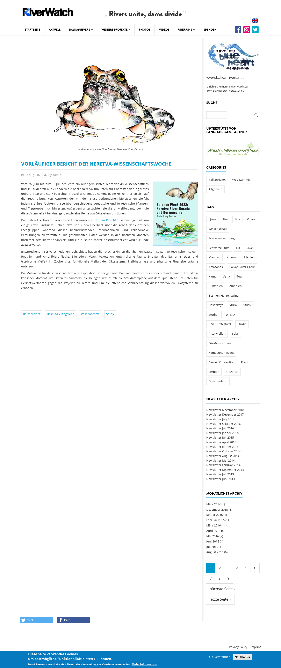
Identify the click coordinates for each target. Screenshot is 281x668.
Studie (242, 324)
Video (251, 219)
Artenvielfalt (217, 333)
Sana (226, 276)
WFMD (230, 315)
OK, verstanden (219, 657)
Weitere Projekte (114, 30)
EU (238, 248)
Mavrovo (214, 257)
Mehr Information (144, 664)
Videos (164, 30)
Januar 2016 (214, 515)
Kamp (213, 276)
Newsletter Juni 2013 (220, 479)
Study (110, 314)
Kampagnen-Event (221, 353)
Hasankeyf (216, 305)
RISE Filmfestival (220, 324)
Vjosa (212, 219)
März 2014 (213, 504)
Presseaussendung (222, 238)
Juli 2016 (212, 547)
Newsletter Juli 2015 (220, 437)
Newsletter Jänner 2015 (222, 447)
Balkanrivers (80, 30)
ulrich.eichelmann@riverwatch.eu (227, 86)
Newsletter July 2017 (220, 419)
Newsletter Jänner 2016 (222, 433)
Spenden (210, 30)
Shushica (232, 372)
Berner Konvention (222, 362)
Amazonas (216, 267)
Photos (144, 30)
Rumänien (216, 286)
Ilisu (225, 219)
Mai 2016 (212, 536)
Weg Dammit (241, 180)
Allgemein (215, 189)
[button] (36, 620)
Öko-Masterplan (220, 343)
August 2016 (214, 552)
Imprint (256, 647)
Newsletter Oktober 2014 (223, 451)
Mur (237, 219)
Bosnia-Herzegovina (60, 314)
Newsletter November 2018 (225, 410)
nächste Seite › (222, 588)
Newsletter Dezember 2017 (225, 414)
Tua (239, 276)
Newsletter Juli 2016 (220, 428)
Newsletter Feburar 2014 (223, 465)
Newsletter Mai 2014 (220, 460)
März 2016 (213, 525)
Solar (235, 333)
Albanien (235, 286)
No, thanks (242, 657)
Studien (214, 315)
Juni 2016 (212, 541)
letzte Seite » (220, 599)
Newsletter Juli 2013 (220, 474)
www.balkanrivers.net (225, 77)
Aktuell (54, 30)
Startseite (32, 30)
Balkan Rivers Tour (242, 267)
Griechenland (218, 381)
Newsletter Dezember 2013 (225, 470)
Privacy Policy (238, 647)
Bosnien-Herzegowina (224, 295)
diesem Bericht (105, 220)
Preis (244, 362)
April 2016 (213, 531)
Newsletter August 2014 (222, 456)
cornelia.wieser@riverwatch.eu (225, 90)
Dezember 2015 (217, 509)
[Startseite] (48, 11)
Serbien (214, 372)
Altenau (232, 257)
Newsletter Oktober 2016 (223, 424)
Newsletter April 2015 (221, 442)
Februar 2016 (215, 520)
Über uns (185, 30)
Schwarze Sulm (219, 248)
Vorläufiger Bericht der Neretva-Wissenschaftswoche (96, 163)
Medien (249, 257)
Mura (233, 305)
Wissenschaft (90, 314)
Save (249, 248)
